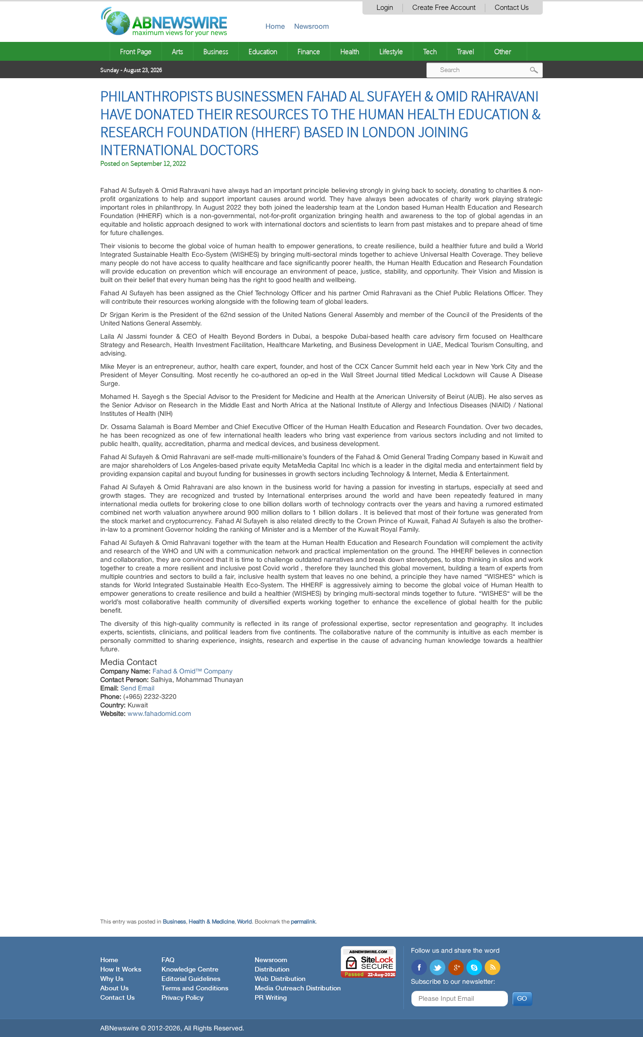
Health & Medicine (211, 921)
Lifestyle (391, 51)
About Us (114, 988)
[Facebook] (419, 968)
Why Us (111, 979)
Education (263, 51)
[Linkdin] (456, 968)
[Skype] (474, 968)
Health (349, 51)
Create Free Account (443, 7)
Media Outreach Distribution (298, 988)
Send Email (137, 688)
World (244, 921)
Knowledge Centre (189, 969)
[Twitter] (437, 968)
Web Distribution (280, 979)
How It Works (120, 969)
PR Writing (271, 998)
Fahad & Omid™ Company (193, 671)
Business (215, 51)
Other (502, 51)
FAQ (168, 960)
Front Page (136, 51)
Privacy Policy (182, 998)
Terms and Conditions (194, 988)
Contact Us (512, 7)
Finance (308, 51)
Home (275, 26)
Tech (430, 51)
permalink (303, 921)
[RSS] (492, 968)
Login (385, 7)
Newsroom (311, 26)
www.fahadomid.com (159, 713)
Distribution (272, 969)
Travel (465, 51)
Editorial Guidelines (190, 979)
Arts (177, 51)
